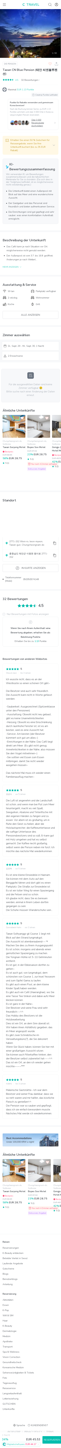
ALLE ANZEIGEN (30, 315)
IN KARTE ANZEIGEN (34, 568)
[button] (30, 145)
